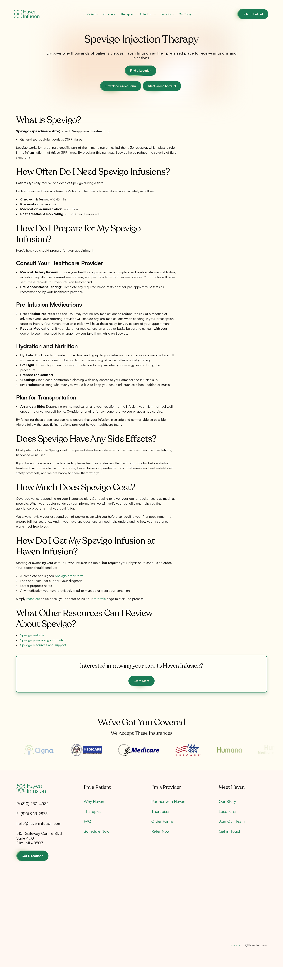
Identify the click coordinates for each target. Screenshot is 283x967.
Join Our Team (232, 821)
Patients (92, 14)
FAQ (87, 821)
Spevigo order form (69, 576)
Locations (167, 14)
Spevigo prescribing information (43, 640)
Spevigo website (32, 635)
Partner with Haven (168, 801)
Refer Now (160, 831)
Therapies (127, 14)
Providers (109, 14)
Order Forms (147, 14)
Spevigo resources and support (43, 645)
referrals (100, 599)
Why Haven (94, 801)
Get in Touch (230, 831)
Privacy (235, 945)
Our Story (185, 14)
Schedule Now (96, 831)
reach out (33, 599)
